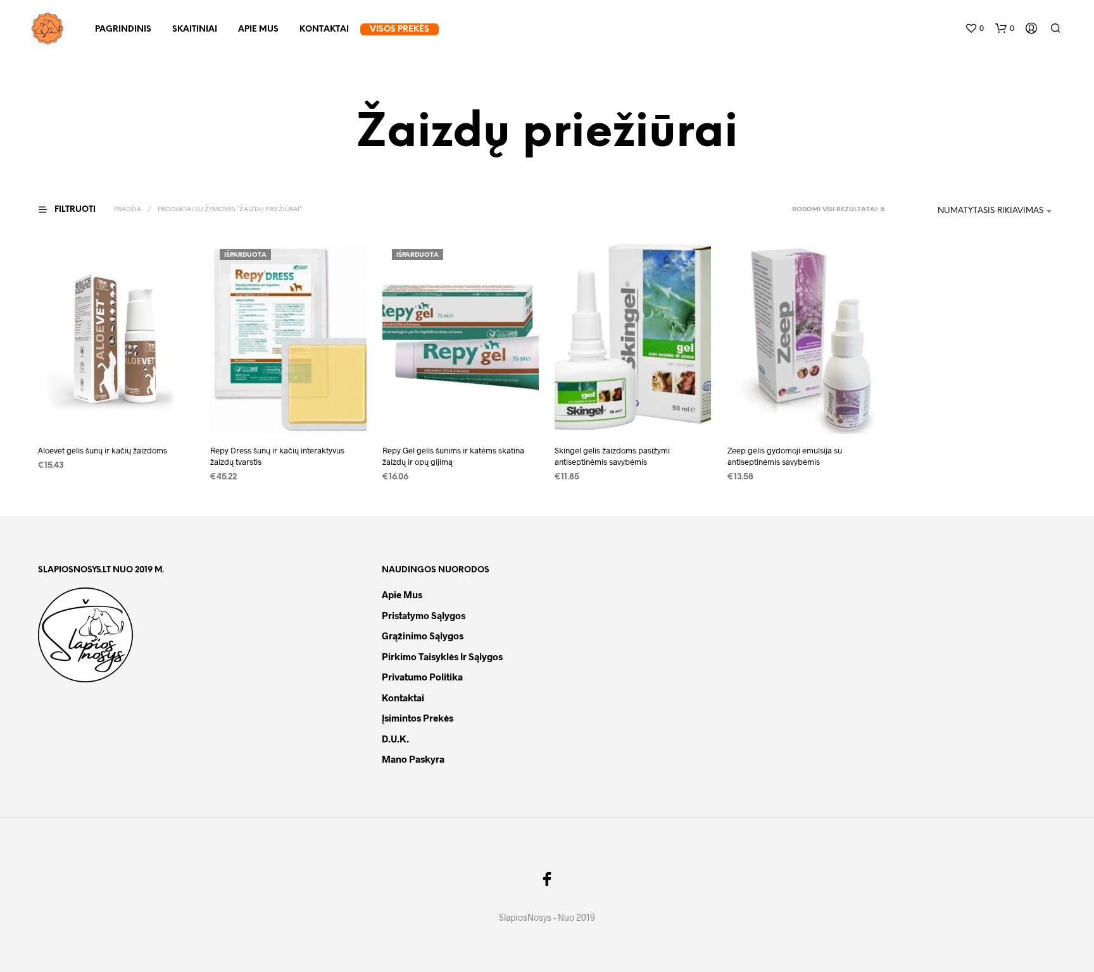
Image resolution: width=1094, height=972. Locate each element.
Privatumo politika (422, 676)
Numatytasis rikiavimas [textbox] (990, 211)
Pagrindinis (123, 29)
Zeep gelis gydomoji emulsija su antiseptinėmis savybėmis (784, 456)
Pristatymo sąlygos (423, 615)
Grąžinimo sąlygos (422, 635)
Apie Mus (258, 29)
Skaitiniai (194, 29)
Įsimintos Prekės (417, 717)
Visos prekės (399, 29)
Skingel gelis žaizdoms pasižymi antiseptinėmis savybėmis (612, 456)
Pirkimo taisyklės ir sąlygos (442, 656)
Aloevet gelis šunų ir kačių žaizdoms (102, 451)
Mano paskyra (413, 759)
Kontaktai (324, 29)
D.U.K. (395, 738)
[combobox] (973, 211)
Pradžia (127, 209)
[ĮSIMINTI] (116, 410)
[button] (974, 28)
